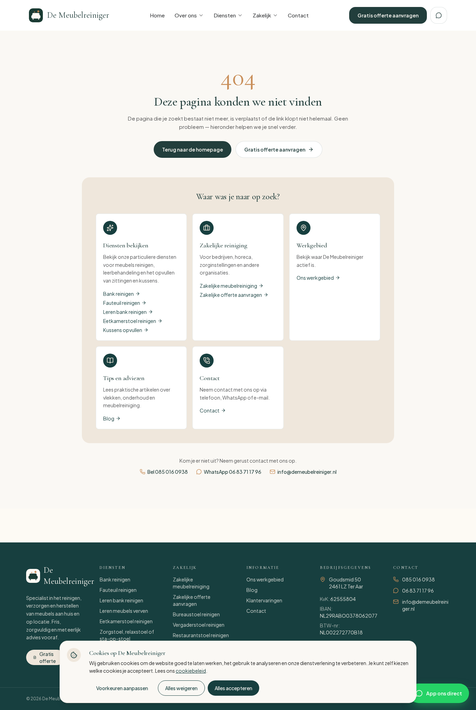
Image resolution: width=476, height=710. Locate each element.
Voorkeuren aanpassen (122, 688)
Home (157, 15)
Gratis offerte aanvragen (388, 15)
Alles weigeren (181, 688)
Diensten (225, 15)
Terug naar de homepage (192, 149)
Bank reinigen (118, 294)
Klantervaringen (264, 600)
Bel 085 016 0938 (167, 472)
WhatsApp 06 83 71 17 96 (232, 472)
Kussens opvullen (122, 330)
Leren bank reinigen (125, 312)
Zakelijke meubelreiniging (228, 286)
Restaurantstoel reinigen (201, 635)
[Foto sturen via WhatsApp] (438, 15)
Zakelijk (262, 15)
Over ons (186, 15)
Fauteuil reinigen (121, 303)
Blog (108, 418)
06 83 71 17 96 (418, 590)
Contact (298, 15)
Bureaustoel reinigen (196, 614)
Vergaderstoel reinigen (198, 625)
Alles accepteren (233, 688)
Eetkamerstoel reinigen (129, 321)
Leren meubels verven (124, 611)
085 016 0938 (418, 579)
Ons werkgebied (315, 278)
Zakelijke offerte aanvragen (231, 295)
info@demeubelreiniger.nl (307, 472)
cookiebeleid (191, 670)
